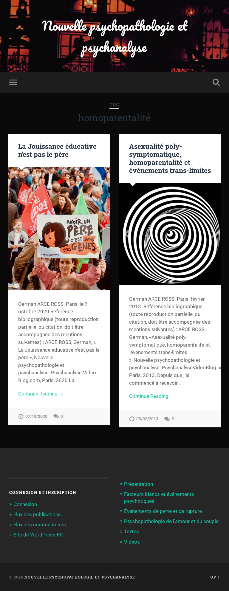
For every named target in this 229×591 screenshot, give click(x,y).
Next (102, 228)
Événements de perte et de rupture (163, 511)
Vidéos (132, 542)
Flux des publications (37, 514)
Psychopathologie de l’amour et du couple (171, 521)
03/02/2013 (147, 418)
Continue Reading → (41, 394)
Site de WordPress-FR (38, 535)
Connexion (25, 504)
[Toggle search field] (216, 82)
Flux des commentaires (39, 525)
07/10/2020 (36, 416)
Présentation (138, 484)
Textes (131, 531)
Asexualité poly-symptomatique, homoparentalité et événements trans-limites (170, 158)
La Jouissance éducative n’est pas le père (57, 150)
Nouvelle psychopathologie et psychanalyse (114, 36)
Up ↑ (215, 577)
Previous (15, 228)
